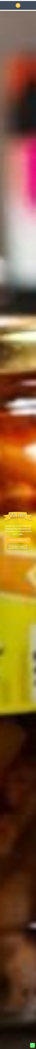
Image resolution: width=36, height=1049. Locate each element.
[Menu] (18, 5)
